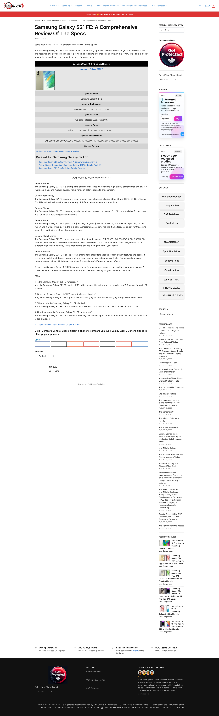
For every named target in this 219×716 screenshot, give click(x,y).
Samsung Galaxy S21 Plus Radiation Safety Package (61, 168)
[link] (171, 115)
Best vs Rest (172, 260)
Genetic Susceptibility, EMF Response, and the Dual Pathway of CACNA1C (170, 516)
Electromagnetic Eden (168, 363)
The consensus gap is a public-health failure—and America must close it (170, 402)
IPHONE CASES (171, 287)
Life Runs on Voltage (167, 394)
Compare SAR (171, 205)
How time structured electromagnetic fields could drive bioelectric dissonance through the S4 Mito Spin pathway (171, 477)
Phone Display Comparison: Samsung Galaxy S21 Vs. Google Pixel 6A (69, 165)
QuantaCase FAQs (167, 40)
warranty (135, 651)
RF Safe (53, 367)
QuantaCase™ (171, 242)
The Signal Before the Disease (171, 526)
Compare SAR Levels (95, 680)
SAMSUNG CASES (172, 295)
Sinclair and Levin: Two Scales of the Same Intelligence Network (171, 330)
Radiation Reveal (171, 196)
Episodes (164, 114)
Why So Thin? (171, 279)
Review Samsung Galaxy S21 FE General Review (57, 151)
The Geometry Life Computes (171, 387)
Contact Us (172, 223)
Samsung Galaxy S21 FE (91, 69)
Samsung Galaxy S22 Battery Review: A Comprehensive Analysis (67, 162)
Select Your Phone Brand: (170, 75)
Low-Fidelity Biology (167, 448)
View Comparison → (166, 551)
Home (37, 21)
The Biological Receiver (168, 427)
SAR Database (171, 214)
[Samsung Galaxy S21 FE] (91, 80)
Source (38, 339)
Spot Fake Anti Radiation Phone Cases (116, 14)
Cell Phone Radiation (50, 21)
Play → (178, 119)
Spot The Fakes (171, 251)
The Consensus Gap (167, 412)
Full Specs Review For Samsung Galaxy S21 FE (57, 324)
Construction (171, 270)
